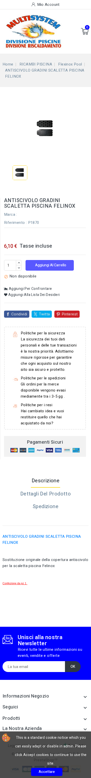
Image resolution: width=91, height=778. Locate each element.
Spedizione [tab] (45, 506)
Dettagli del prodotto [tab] (45, 494)
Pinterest (70, 314)
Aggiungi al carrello (50, 265)
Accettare (47, 771)
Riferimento (14, 222)
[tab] (45, 519)
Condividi (19, 314)
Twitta (44, 314)
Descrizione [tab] (45, 480)
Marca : (10, 214)
